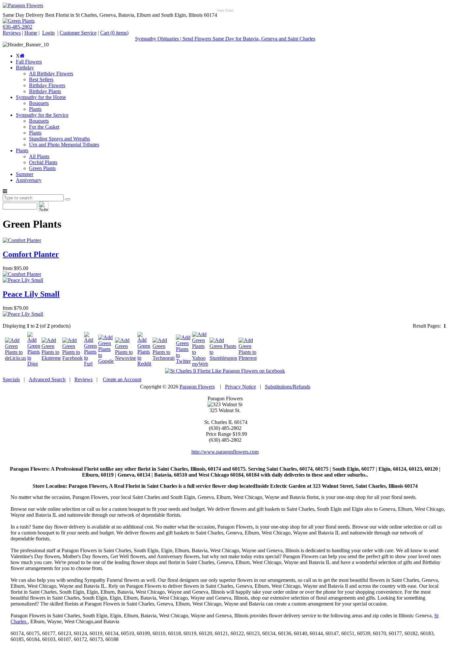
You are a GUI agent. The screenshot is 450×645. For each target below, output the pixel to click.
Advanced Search (47, 379)
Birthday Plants (45, 91)
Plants (35, 109)
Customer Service (78, 33)
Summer (24, 174)
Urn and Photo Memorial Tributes (64, 144)
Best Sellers (41, 79)
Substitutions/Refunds (287, 386)
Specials (11, 379)
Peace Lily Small (31, 294)
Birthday (25, 67)
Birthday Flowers (47, 85)
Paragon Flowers (197, 386)
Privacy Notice (240, 386)
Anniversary (29, 180)
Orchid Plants (43, 162)
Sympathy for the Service (42, 115)
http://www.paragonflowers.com (225, 452)
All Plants (39, 156)
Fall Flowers (29, 61)
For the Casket (44, 127)
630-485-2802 (17, 27)
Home (30, 33)
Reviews (12, 33)
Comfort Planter (31, 254)
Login (48, 33)
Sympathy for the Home (41, 97)
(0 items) (114, 33)
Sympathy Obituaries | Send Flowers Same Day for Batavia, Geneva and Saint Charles (225, 38)
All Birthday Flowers (51, 73)
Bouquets (39, 103)
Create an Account (122, 379)
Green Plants (42, 168)
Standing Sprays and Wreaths (59, 138)
